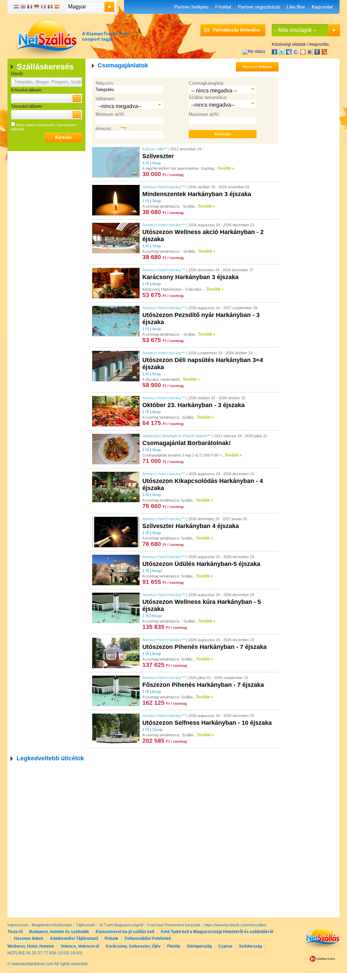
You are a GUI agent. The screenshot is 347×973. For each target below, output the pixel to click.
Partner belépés (191, 6)
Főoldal (223, 6)
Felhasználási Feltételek (148, 938)
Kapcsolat (322, 6)
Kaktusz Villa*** (154, 149)
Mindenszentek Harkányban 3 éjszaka (196, 194)
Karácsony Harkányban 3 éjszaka (190, 277)
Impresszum (17, 925)
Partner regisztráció (259, 6)
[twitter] (281, 52)
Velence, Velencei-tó (80, 946)
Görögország (199, 946)
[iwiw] (296, 52)
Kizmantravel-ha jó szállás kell (125, 931)
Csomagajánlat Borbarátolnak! (186, 443)
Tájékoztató (85, 925)
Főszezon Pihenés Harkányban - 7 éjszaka (203, 684)
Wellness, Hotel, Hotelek (30, 946)
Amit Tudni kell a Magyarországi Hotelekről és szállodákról (217, 931)
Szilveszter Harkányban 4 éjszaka (190, 526)
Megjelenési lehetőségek (52, 925)
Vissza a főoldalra (257, 67)
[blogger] (303, 52)
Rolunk (111, 938)
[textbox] (46, 82)
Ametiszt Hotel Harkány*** (163, 187)
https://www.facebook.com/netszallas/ (235, 925)
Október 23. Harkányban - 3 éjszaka (193, 405)
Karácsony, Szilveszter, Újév (133, 946)
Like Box (296, 6)
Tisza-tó (15, 931)
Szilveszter (158, 156)
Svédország (250, 946)
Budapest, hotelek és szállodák (59, 931)
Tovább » (225, 168)
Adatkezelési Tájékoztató (74, 938)
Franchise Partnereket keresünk (174, 925)
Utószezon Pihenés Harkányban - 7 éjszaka (204, 646)
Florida (173, 946)
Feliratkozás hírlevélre (236, 30)
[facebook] (274, 52)
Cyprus (225, 946)
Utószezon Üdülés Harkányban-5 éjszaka (201, 563)
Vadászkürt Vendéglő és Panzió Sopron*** (176, 436)
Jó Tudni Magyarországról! (121, 925)
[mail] (288, 52)
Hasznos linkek (28, 938)
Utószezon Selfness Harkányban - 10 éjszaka (207, 722)
